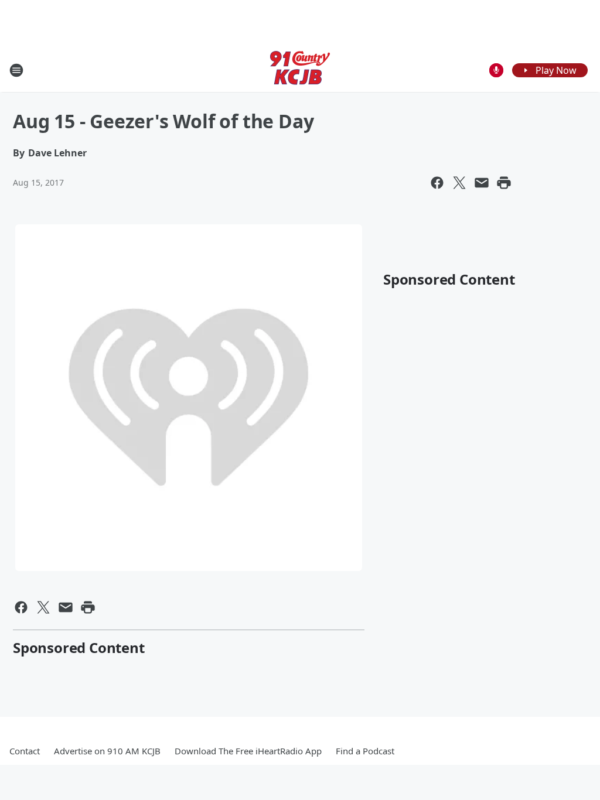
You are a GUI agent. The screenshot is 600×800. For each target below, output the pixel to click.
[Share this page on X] (459, 183)
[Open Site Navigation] (16, 70)
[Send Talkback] (496, 70)
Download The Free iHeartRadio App (248, 751)
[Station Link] (300, 70)
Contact (24, 751)
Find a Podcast (365, 751)
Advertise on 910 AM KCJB (107, 751)
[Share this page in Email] (481, 183)
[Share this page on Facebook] (437, 183)
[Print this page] (504, 183)
